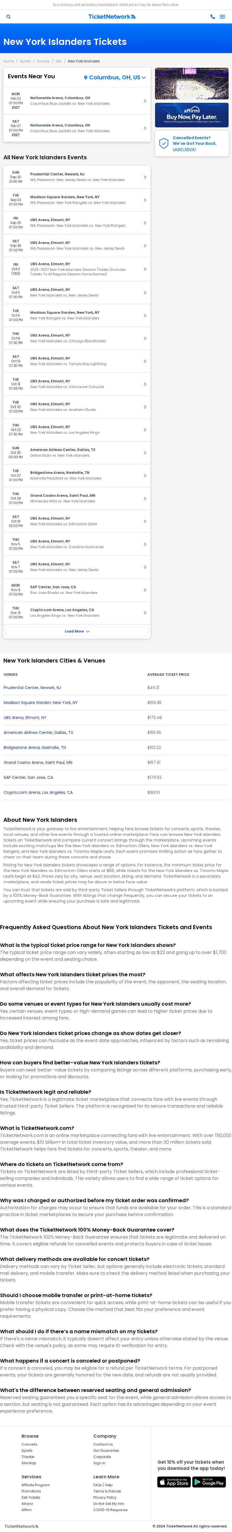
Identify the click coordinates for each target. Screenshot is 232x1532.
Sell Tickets (31, 1497)
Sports (27, 1450)
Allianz (27, 1503)
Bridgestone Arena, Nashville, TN (35, 747)
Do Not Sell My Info (108, 1503)
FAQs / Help (103, 1485)
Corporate (102, 1456)
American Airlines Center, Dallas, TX (38, 732)
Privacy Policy (105, 1497)
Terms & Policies (107, 1491)
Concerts (29, 1444)
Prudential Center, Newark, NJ (32, 687)
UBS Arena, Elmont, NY (25, 717)
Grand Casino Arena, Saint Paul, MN (38, 762)
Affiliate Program (36, 1485)
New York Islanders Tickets (65, 41)
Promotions (31, 1491)
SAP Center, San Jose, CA (28, 777)
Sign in (99, 1463)
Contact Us (103, 1444)
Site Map (29, 1463)
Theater (28, 1456)
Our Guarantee (106, 1450)
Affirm (27, 1509)
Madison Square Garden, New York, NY (41, 702)
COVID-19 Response (110, 1509)
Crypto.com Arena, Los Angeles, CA (38, 792)
